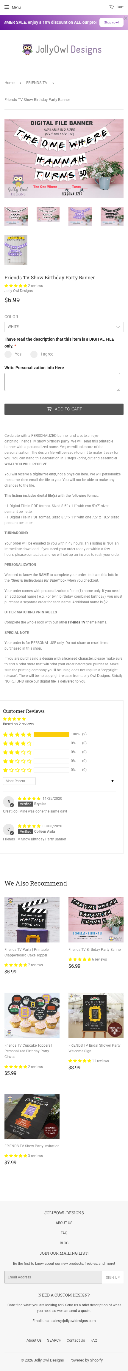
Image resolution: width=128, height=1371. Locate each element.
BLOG (64, 1243)
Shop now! (111, 22)
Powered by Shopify (86, 1360)
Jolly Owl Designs (49, 1360)
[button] (16, 286)
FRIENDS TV (36, 82)
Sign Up (113, 1277)
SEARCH (54, 1340)
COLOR (11, 316)
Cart (120, 7)
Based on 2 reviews (18, 724)
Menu (16, 7)
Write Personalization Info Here (34, 367)
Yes (18, 354)
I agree (47, 354)
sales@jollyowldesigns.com (73, 1321)
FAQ (64, 1233)
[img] (29, 798)
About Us (34, 1340)
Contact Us (76, 1340)
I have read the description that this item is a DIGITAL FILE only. (59, 342)
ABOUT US (64, 1223)
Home (9, 82)
